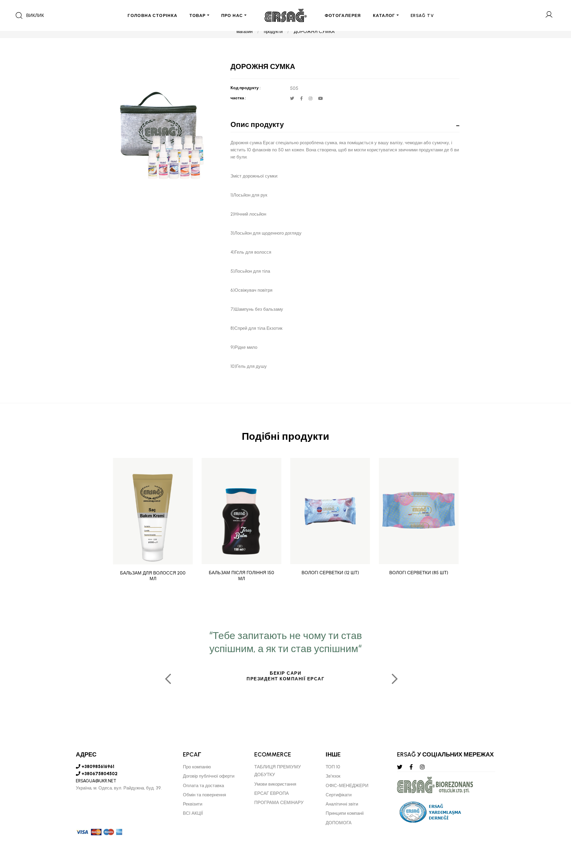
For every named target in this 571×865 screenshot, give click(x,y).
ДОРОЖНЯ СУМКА (314, 31)
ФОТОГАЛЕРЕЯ (343, 15)
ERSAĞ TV (422, 15)
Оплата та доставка (203, 785)
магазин (244, 31)
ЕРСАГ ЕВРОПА (271, 793)
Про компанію (197, 767)
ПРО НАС (232, 15)
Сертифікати (339, 795)
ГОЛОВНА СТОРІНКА (152, 15)
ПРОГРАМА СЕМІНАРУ (279, 802)
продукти (273, 31)
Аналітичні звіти (342, 804)
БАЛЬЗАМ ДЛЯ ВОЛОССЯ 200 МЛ (153, 575)
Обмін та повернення (204, 795)
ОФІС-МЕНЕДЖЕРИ (347, 785)
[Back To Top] (555, 828)
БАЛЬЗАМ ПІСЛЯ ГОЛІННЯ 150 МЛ (241, 575)
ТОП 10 (333, 767)
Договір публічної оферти (208, 776)
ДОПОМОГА (339, 822)
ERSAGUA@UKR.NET (96, 781)
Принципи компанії (345, 813)
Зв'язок (333, 776)
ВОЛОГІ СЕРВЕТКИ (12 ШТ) (330, 572)
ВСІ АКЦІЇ (193, 813)
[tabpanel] (285, 676)
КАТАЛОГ (384, 15)
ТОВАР (197, 15)
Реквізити (192, 804)
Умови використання (275, 784)
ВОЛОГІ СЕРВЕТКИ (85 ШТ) (418, 572)
